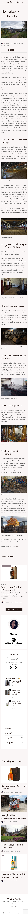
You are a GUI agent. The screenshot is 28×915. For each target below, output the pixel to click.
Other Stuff (8, 733)
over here (15, 546)
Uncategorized (9, 743)
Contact (14, 904)
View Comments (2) (13, 609)
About (22, 901)
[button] (2, 2)
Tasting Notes (6, 566)
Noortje (13, 634)
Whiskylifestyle (13, 2)
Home (3, 901)
